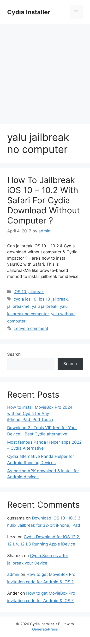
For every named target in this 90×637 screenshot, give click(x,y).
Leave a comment (31, 328)
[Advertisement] (45, 71)
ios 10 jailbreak (53, 299)
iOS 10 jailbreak (29, 291)
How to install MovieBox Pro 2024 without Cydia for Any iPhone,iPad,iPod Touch (39, 413)
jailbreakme (18, 306)
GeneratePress (45, 629)
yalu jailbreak (44, 306)
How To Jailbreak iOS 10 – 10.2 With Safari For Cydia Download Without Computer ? (43, 200)
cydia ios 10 (25, 299)
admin (13, 574)
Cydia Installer (28, 12)
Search (14, 354)
